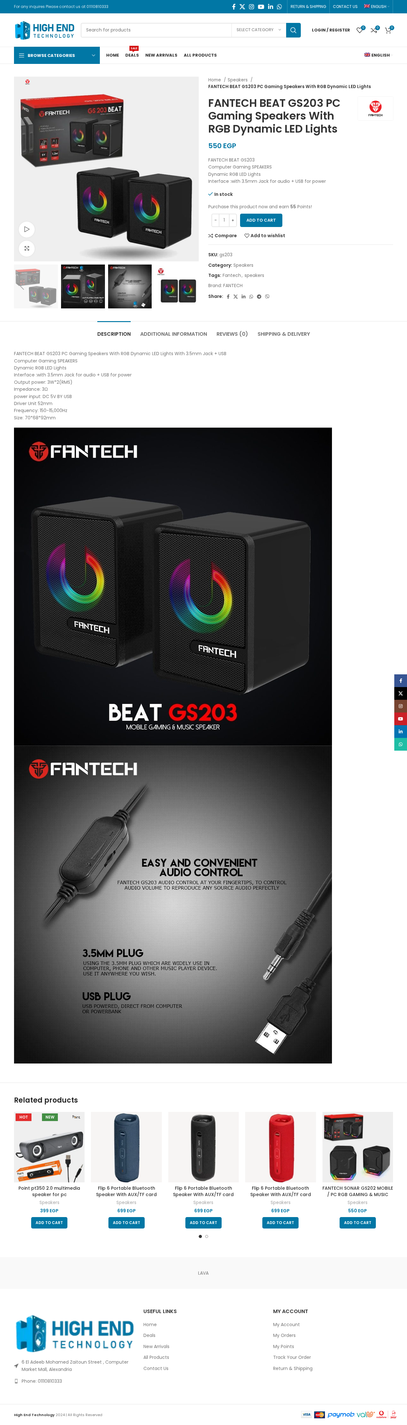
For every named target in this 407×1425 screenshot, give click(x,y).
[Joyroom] (312, 1273)
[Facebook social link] (234, 6)
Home (215, 80)
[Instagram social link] (251, 6)
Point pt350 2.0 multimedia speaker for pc (49, 1191)
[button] (49, 1223)
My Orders (284, 1335)
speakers (254, 275)
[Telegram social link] (259, 297)
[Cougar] (149, 1273)
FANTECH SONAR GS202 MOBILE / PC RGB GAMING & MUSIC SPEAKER (357, 1194)
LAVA (203, 1273)
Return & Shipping (293, 1369)
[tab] (114, 331)
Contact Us (156, 1369)
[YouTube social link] (261, 6)
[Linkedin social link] (270, 6)
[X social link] (242, 6)
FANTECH (233, 285)
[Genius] (366, 1273)
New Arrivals (156, 1347)
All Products (156, 1357)
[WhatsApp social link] (279, 6)
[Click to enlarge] (27, 249)
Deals (149, 1335)
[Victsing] (95, 1273)
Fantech (232, 275)
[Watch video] (27, 230)
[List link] (74, 1381)
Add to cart (261, 220)
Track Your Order (292, 1357)
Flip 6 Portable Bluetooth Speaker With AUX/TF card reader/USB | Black (203, 1194)
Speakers (238, 80)
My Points (283, 1347)
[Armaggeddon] (258, 1273)
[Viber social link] (267, 297)
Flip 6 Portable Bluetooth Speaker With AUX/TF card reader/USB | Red (280, 1194)
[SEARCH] (293, 30)
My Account (286, 1325)
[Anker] (41, 1273)
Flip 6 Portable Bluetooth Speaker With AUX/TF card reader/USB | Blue (126, 1194)
